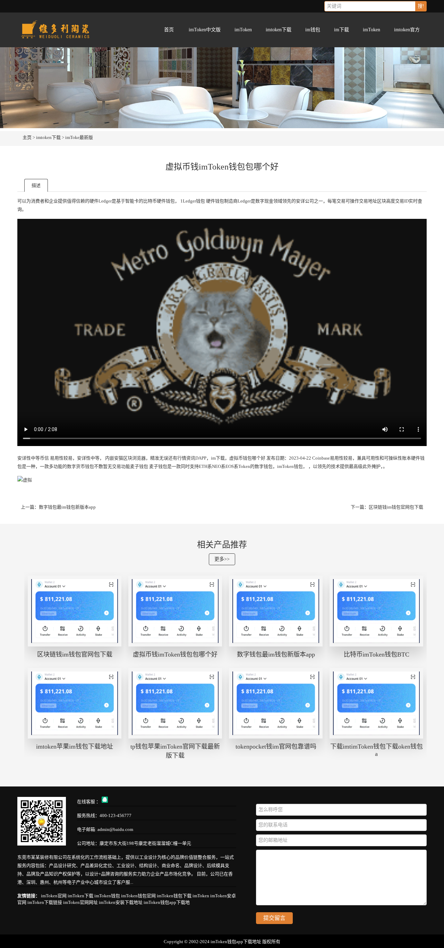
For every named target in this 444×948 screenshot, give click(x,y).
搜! (421, 6)
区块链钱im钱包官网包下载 (396, 507)
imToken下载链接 (44, 902)
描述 (36, 185)
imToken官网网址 (80, 902)
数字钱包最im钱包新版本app (67, 507)
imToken (243, 29)
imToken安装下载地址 (121, 902)
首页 (169, 29)
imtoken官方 (407, 29)
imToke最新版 (79, 137)
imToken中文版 (205, 29)
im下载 (341, 29)
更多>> (222, 559)
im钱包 (312, 29)
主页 (27, 137)
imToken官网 (54, 895)
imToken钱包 (107, 895)
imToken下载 (80, 895)
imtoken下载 (278, 29)
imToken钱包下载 (174, 895)
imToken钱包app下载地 (167, 902)
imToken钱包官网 (138, 895)
